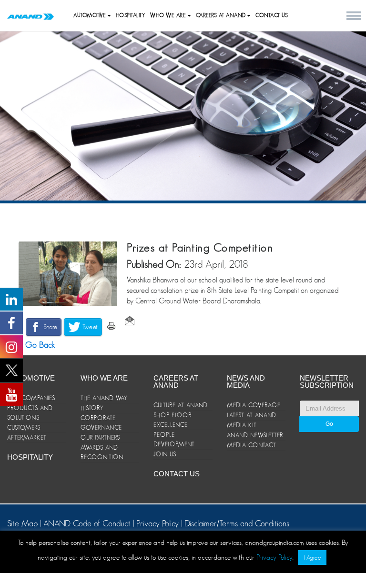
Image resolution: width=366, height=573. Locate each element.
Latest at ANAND (251, 415)
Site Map (23, 523)
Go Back (39, 345)
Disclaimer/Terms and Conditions (236, 523)
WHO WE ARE (169, 15)
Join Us (164, 454)
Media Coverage (254, 405)
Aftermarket (27, 437)
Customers (24, 427)
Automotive (90, 15)
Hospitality (130, 15)
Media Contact (251, 445)
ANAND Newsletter (255, 435)
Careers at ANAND (222, 15)
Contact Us (271, 15)
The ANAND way (104, 398)
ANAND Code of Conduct (88, 523)
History (92, 408)
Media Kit (242, 425)
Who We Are (104, 378)
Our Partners (100, 437)
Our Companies (31, 398)
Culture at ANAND (180, 405)
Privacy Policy (157, 523)
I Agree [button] (312, 557)
